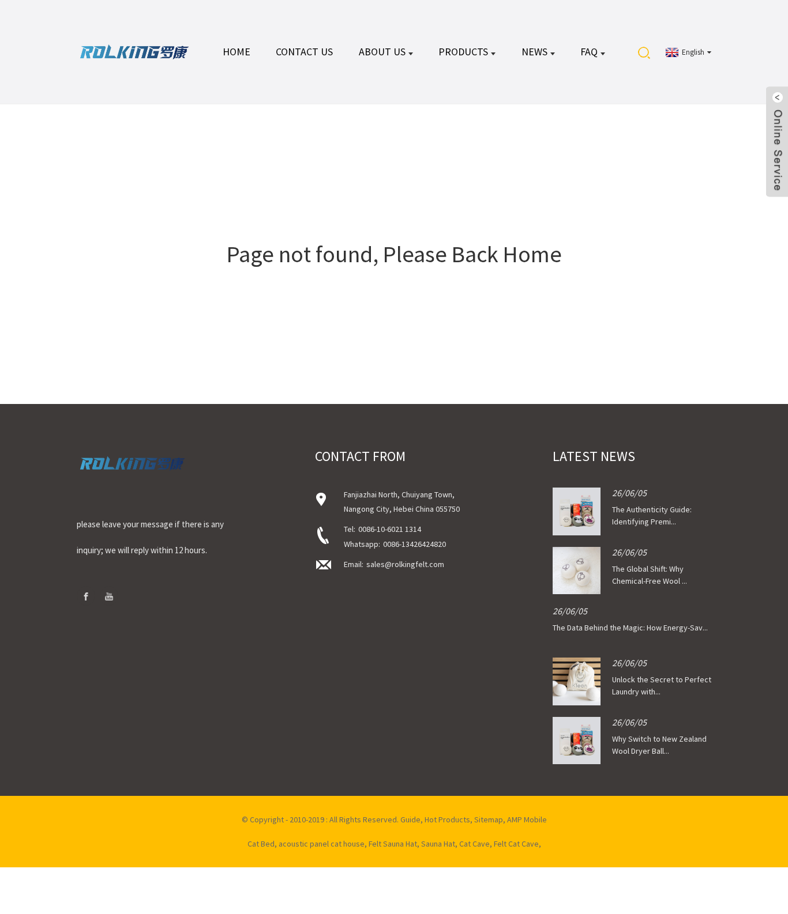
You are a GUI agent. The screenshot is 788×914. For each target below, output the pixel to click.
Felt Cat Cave (516, 844)
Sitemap (488, 819)
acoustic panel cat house (322, 844)
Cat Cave (474, 844)
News (534, 51)
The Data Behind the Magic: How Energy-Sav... (630, 627)
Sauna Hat (438, 844)
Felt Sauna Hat (393, 844)
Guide (410, 819)
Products (463, 51)
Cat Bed (261, 844)
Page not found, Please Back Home (394, 254)
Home (236, 51)
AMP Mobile (527, 819)
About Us (382, 51)
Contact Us (304, 51)
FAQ (589, 51)
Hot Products (447, 819)
